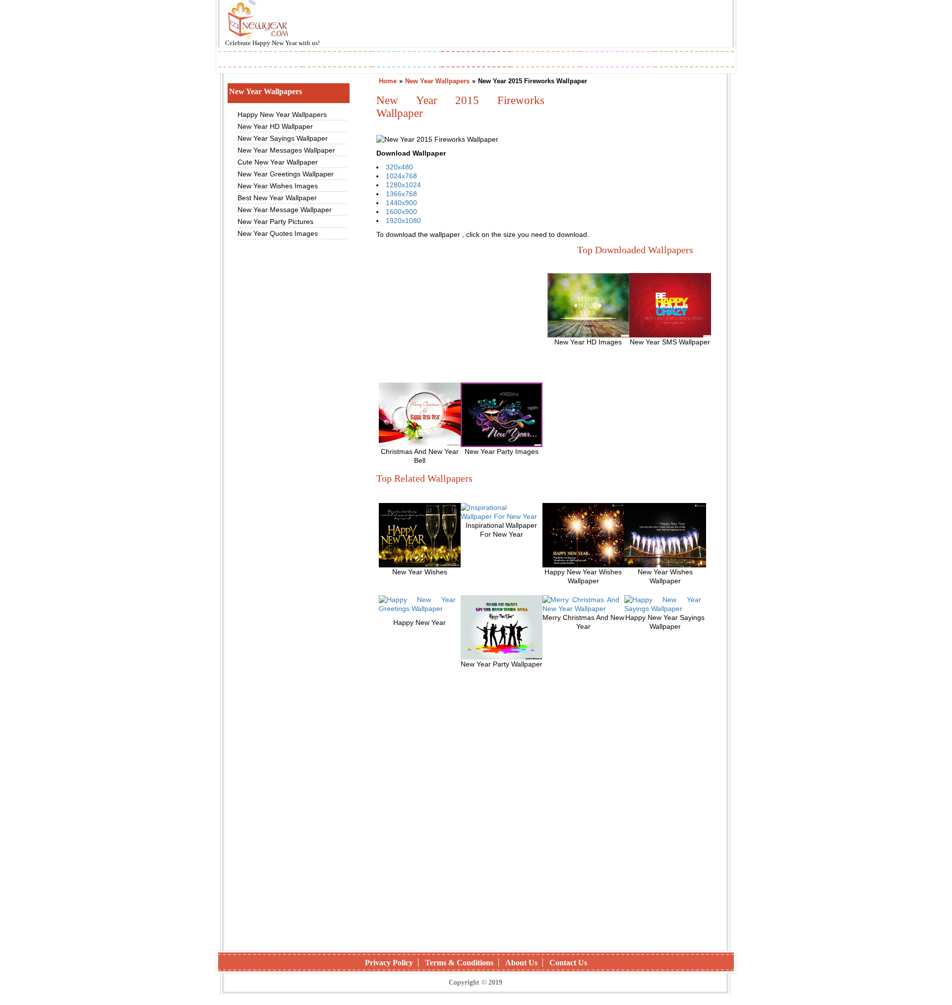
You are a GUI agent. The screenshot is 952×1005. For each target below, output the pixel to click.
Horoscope (476, 60)
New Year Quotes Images (278, 233)
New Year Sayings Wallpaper (283, 138)
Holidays (546, 60)
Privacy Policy (389, 962)
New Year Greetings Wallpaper (286, 174)
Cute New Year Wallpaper (278, 162)
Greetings (407, 60)
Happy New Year (275, 43)
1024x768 (401, 176)
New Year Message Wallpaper (285, 210)
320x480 (399, 167)
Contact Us (568, 962)
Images (337, 60)
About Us (521, 962)
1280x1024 (403, 185)
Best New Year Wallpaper (277, 198)
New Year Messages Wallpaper (286, 150)
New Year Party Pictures (275, 221)
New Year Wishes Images (278, 186)
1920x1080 (403, 220)
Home (388, 81)
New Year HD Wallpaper (275, 126)
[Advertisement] (450, 311)
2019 (260, 60)
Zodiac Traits (694, 60)
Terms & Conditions (459, 962)
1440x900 (401, 203)
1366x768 (401, 194)
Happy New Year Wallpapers (282, 114)
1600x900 (401, 212)
